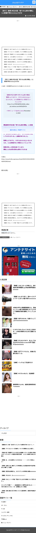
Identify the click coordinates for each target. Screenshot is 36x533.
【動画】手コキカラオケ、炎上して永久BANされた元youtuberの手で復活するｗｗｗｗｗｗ (24, 342)
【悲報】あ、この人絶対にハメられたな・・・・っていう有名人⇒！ (18, 56)
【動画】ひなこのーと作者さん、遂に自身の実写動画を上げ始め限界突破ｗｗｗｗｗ (24, 287)
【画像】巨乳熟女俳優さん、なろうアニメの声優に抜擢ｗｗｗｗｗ (18, 61)
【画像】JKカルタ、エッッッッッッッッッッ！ (14, 64)
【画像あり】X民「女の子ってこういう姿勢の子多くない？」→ (18, 49)
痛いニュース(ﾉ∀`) (15, 237)
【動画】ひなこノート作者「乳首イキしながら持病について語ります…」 (18, 66)
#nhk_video (25, 104)
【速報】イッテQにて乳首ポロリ (23, 362)
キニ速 (3, 508)
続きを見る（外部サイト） (18, 130)
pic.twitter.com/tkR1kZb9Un (18, 106)
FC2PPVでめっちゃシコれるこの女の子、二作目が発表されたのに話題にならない (24, 331)
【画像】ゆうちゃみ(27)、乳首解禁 (23, 373)
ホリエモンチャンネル (7, 515)
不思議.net (4, 519)
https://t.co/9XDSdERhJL (14, 104)
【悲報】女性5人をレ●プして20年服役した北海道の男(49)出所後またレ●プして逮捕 (18, 59)
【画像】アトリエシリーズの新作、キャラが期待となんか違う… (18, 51)
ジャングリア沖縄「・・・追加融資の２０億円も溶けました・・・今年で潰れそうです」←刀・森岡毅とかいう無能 (18, 69)
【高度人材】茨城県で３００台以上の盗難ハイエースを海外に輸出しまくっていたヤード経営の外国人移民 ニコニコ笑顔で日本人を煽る (18, 54)
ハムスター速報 (5, 512)
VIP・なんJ (4, 505)
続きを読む (4, 170)
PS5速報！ (4, 502)
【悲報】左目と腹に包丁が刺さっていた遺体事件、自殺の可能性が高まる (18, 71)
